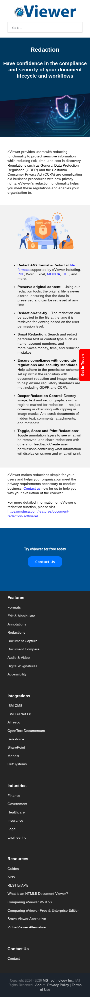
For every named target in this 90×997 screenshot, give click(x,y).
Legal (12, 829)
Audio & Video (19, 658)
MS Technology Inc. (58, 980)
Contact (14, 958)
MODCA (53, 274)
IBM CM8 (15, 706)
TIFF (65, 274)
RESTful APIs (18, 885)
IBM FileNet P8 (19, 714)
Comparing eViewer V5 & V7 (30, 902)
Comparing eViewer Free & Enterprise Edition (44, 910)
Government (17, 804)
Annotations (17, 624)
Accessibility (17, 674)
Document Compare (24, 649)
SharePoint (16, 747)
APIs (11, 877)
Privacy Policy (58, 985)
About (39, 985)
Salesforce (16, 739)
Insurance (15, 820)
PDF (21, 274)
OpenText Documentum (26, 731)
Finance (14, 796)
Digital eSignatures (22, 666)
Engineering (17, 837)
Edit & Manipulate (21, 616)
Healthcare (16, 812)
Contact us (33, 488)
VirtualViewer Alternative (27, 927)
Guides (13, 869)
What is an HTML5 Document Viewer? (38, 894)
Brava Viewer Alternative (27, 919)
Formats (14, 607)
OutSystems (17, 764)
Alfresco (14, 722)
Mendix (13, 756)
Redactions (16, 632)
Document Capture (23, 641)
